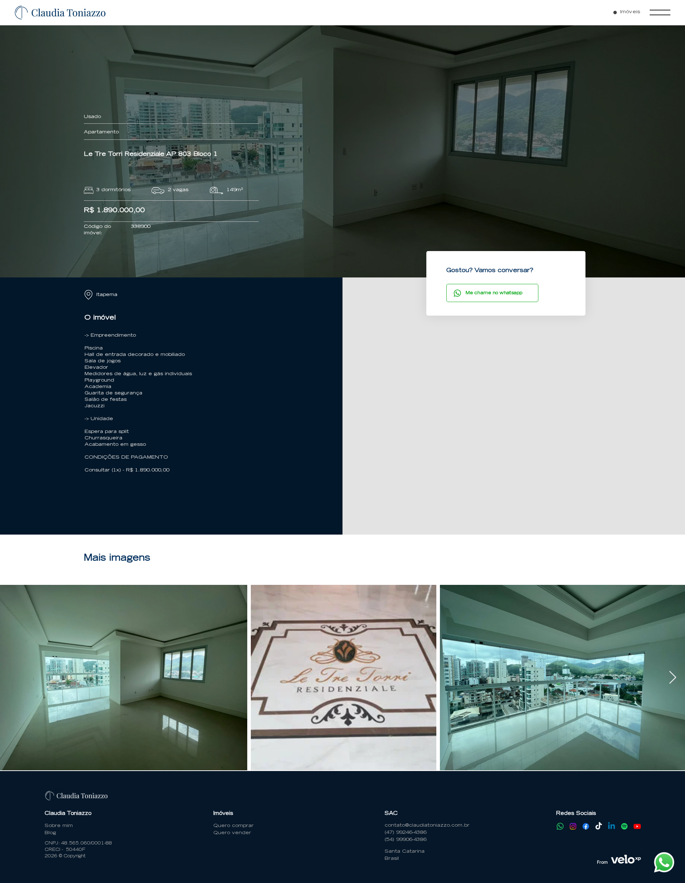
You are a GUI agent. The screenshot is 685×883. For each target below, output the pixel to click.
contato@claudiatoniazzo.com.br (427, 825)
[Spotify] (624, 826)
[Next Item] (673, 678)
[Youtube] (637, 826)
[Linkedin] (611, 826)
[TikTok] (598, 826)
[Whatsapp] (560, 826)
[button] (660, 12)
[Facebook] (586, 826)
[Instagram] (573, 826)
